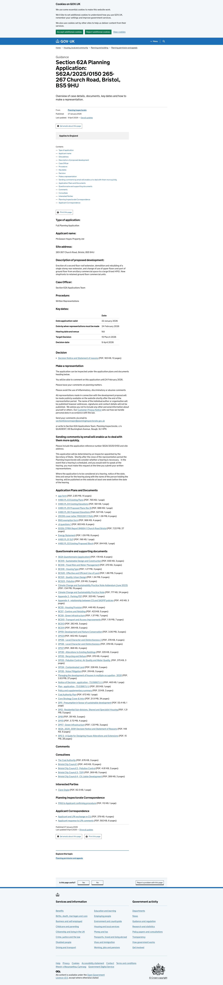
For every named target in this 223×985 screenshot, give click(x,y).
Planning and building (99, 48)
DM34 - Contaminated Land (71, 667)
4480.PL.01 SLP (65, 539)
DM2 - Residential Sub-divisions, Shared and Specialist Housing (88, 709)
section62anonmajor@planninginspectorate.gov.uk (80, 421)
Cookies (75, 963)
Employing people (102, 916)
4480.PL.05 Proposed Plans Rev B (74, 508)
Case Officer (64, 163)
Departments (138, 910)
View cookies (119, 32)
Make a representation (68, 176)
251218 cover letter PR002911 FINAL (75, 516)
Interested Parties (66, 196)
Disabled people (63, 942)
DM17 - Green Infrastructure (71, 724)
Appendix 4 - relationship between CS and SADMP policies (85, 600)
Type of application (66, 150)
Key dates (62, 170)
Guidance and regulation (144, 921)
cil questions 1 (64, 524)
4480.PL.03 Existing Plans (70, 500)
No (99, 882)
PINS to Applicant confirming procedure (77, 803)
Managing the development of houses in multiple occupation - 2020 (90, 675)
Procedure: (63, 166)
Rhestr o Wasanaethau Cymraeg (71, 966)
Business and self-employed (69, 921)
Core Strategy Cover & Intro (71, 698)
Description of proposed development (74, 160)
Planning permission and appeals (124, 48)
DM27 (61, 648)
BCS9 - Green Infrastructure (71, 615)
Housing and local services (106, 926)
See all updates (87, 118)
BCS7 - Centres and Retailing (71, 611)
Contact (110, 963)
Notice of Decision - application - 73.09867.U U (80, 682)
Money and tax (101, 931)
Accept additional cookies (69, 32)
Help (58, 963)
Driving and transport (66, 947)
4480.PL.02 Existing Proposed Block (75, 543)
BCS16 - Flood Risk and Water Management (78, 565)
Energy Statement (66, 535)
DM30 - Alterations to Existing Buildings (77, 652)
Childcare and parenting (67, 926)
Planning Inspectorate (77, 110)
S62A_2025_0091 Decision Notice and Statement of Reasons (87, 728)
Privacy (66, 963)
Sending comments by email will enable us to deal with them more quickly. (88, 180)
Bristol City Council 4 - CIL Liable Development (80, 776)
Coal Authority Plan (67, 694)
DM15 (61, 720)
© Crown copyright (158, 977)
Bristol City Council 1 (67, 764)
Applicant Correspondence (69, 203)
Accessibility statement (93, 963)
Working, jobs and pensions (107, 947)
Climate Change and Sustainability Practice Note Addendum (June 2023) (93, 585)
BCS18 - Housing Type (68, 569)
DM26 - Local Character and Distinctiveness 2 (80, 640)
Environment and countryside (108, 921)
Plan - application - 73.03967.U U (73, 686)
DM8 (60, 716)
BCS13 (61, 623)
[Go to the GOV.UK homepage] (65, 41)
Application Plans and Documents (72, 183)
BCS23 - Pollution (66, 581)
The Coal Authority (67, 760)
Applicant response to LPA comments (76, 820)
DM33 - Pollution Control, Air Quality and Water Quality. (84, 660)
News (135, 916)
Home (58, 48)
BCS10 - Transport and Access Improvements (79, 619)
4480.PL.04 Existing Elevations (73, 504)
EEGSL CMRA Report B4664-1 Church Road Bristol (82, 528)
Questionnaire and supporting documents (75, 186)
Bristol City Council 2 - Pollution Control (76, 768)
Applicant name (65, 153)
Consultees (63, 193)
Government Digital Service (101, 966)
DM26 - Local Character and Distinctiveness (79, 644)
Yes (85, 882)
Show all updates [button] (86, 830)
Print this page (66, 212)
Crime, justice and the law (68, 937)
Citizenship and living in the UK (70, 931)
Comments (63, 189)
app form (62, 495)
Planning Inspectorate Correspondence (74, 199)
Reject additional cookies (98, 32)
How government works (143, 942)
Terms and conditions (126, 963)
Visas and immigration (104, 942)
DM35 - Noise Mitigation (69, 671)
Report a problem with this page (149, 882)
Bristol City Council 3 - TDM (71, 772)
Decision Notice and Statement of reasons (78, 358)
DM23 (61, 636)
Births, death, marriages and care (71, 916)
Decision (62, 173)
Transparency (138, 937)
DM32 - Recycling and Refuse (72, 656)
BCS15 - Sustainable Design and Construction (79, 561)
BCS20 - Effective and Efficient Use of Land (78, 573)
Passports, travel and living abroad (110, 937)
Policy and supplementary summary (75, 690)
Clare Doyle (63, 789)
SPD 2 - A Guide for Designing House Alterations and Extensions (88, 735)
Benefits (60, 910)
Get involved (138, 947)
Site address (64, 157)
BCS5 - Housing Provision (70, 607)
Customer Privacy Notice (89, 409)
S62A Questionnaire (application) (74, 556)
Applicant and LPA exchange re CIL (74, 816)
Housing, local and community (76, 48)
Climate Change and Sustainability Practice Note (81, 592)
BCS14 (61, 627)
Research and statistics (143, 926)
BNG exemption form (68, 520)
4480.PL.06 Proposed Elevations (74, 512)
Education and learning (105, 910)
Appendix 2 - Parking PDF (70, 596)
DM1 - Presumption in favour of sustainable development (84, 702)
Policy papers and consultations (147, 931)
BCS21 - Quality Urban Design (72, 577)
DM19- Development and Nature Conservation (80, 631)
